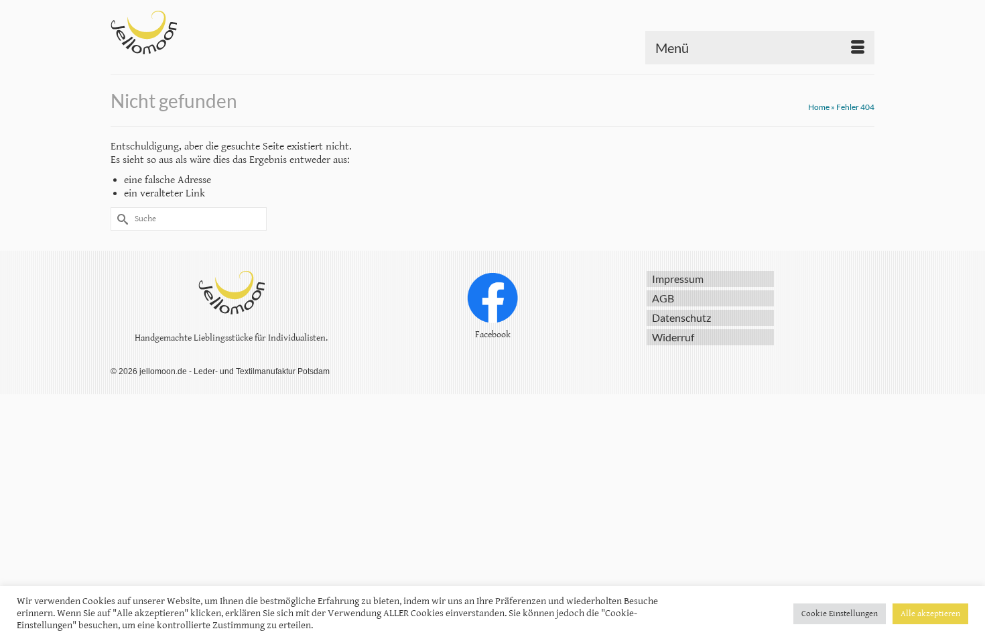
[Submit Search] (121, 219)
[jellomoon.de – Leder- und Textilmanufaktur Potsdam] (231, 32)
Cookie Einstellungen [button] (839, 614)
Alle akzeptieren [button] (930, 614)
